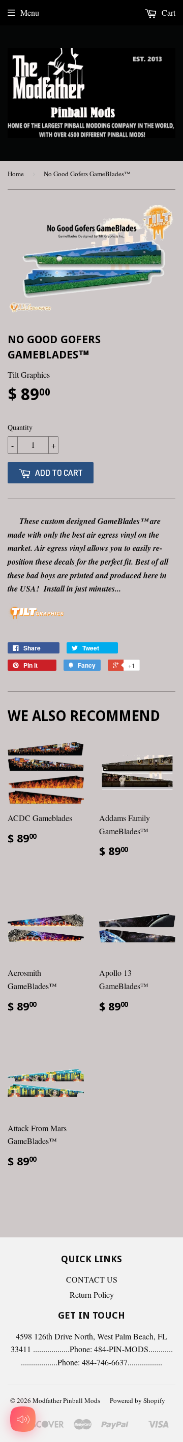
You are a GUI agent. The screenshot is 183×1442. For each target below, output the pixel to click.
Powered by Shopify (137, 1400)
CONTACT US (91, 1279)
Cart (167, 12)
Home (16, 173)
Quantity (20, 427)
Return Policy (92, 1294)
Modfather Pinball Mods (66, 1400)
